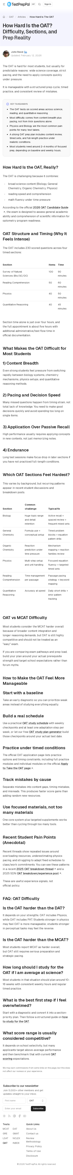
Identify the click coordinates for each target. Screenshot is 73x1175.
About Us (31, 1128)
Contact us (32, 1133)
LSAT (5, 1138)
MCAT (6, 1128)
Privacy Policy (34, 1146)
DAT (15, 1128)
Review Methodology (33, 1140)
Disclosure (32, 1155)
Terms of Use (33, 1151)
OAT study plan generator (45, 732)
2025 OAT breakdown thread (34, 869)
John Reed (17, 51)
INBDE (16, 1142)
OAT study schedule (35, 723)
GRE (5, 1133)
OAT (11, 16)
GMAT (16, 1133)
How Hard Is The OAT (42, 16)
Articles (22, 16)
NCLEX (16, 1138)
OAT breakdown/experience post (38, 873)
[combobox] (36, 1101)
